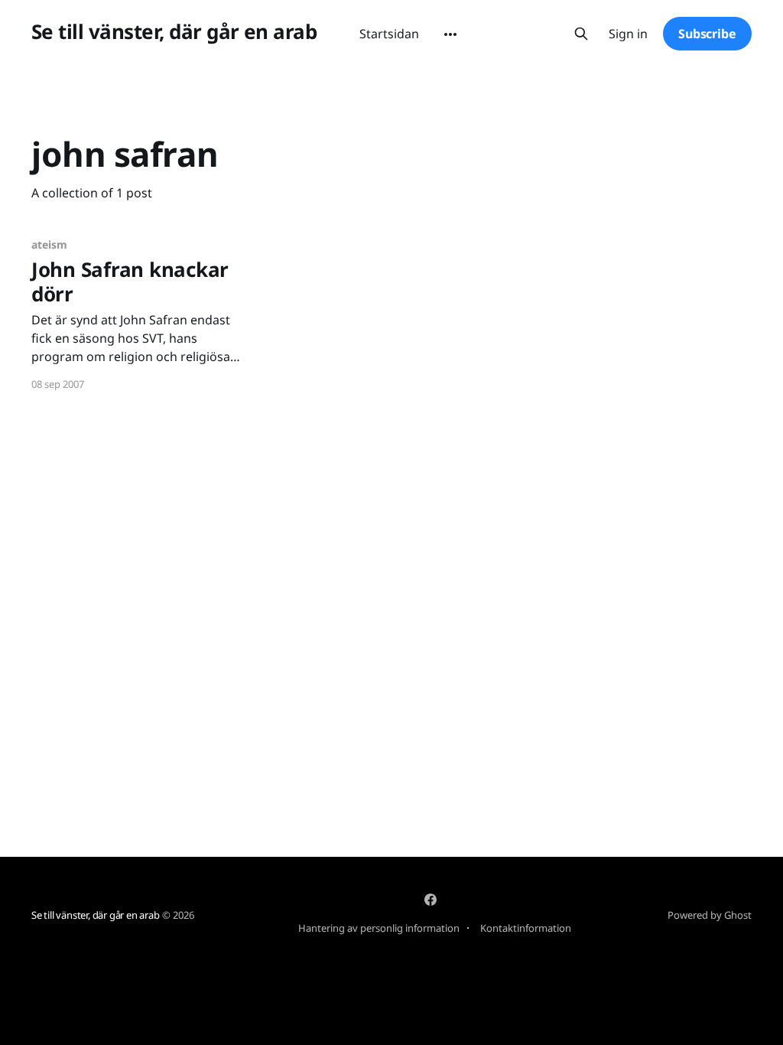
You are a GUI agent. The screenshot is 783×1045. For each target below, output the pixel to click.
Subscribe (707, 33)
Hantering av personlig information (379, 928)
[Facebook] (430, 900)
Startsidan (389, 33)
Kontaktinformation (525, 928)
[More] (450, 34)
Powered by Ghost (710, 915)
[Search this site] (581, 33)
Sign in (628, 34)
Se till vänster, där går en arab (174, 32)
